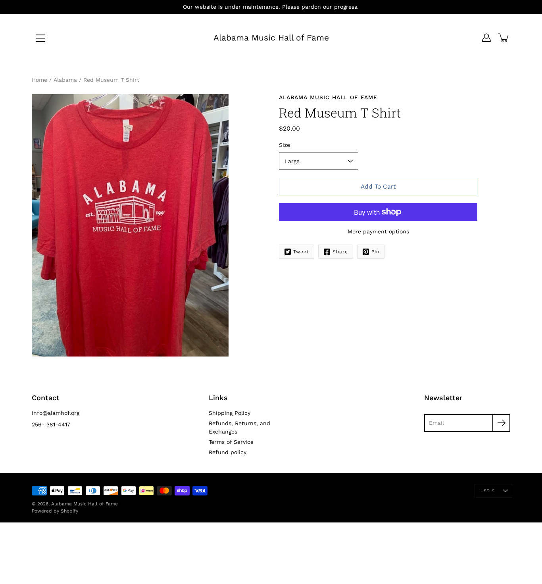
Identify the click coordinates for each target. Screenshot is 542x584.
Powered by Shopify (55, 511)
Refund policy (227, 452)
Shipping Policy (229, 413)
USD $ (487, 490)
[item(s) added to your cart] (504, 37)
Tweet (301, 251)
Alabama (65, 80)
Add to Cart (378, 186)
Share (340, 251)
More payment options (378, 231)
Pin (375, 251)
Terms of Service (231, 442)
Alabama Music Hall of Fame (271, 37)
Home (39, 80)
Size (284, 145)
